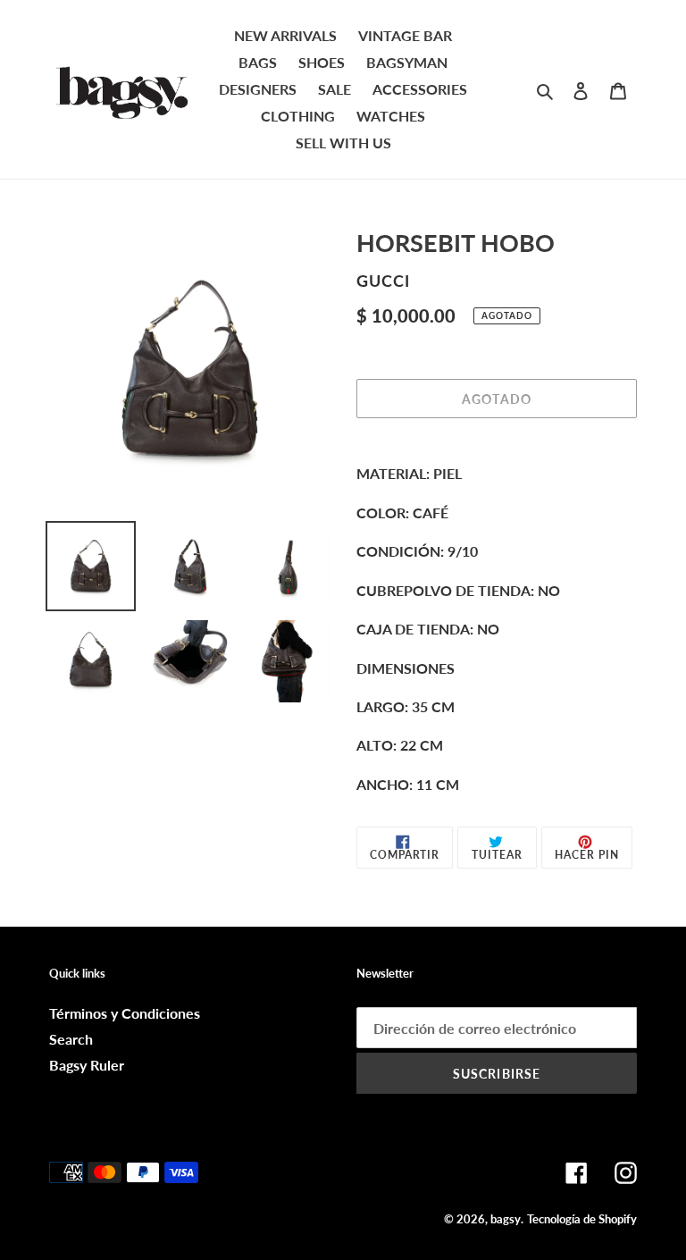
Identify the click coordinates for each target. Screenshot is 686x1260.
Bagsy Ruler (86, 1064)
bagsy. (506, 1219)
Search (71, 1038)
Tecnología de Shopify (582, 1219)
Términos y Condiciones (124, 1012)
